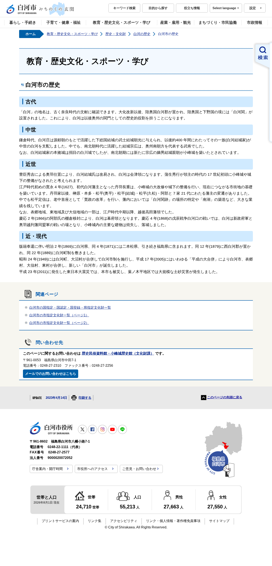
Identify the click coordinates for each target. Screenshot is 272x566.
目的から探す (158, 8)
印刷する (85, 397)
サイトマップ (219, 521)
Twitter (82, 429)
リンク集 (94, 521)
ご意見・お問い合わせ (139, 469)
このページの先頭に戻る (224, 397)
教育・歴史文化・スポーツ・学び (121, 22)
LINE (122, 429)
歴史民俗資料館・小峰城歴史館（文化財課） (118, 353)
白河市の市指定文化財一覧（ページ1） (59, 315)
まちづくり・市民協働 (217, 22)
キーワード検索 (124, 8)
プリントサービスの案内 (60, 521)
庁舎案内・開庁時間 (47, 469)
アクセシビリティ (123, 521)
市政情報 (254, 22)
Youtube (112, 429)
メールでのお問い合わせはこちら (50, 373)
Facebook (92, 429)
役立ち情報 (192, 8)
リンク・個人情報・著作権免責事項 (173, 521)
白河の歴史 (141, 34)
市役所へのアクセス (92, 469)
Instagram (102, 429)
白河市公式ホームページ (40, 9)
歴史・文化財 (115, 34)
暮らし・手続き (22, 22)
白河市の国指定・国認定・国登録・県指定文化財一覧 (70, 307)
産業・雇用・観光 (175, 22)
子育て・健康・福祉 (63, 22)
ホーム (31, 34)
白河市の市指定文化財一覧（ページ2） (59, 323)
